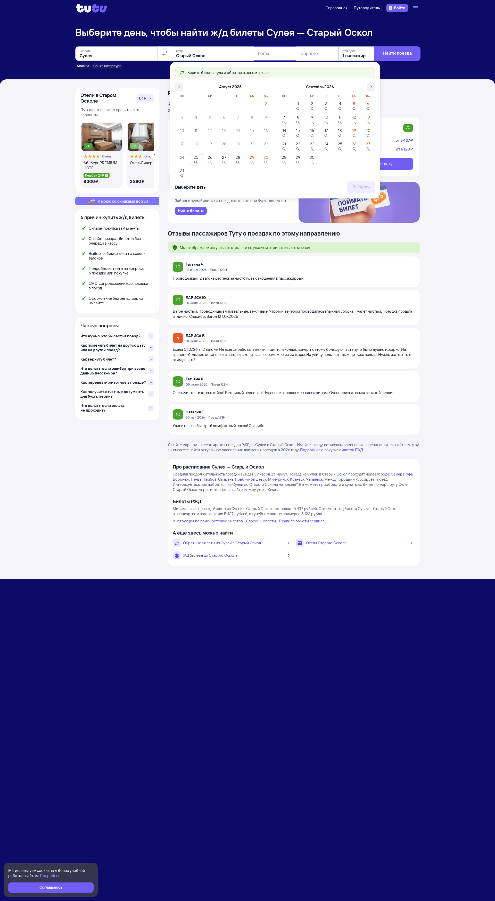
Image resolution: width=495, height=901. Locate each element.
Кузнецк (297, 479)
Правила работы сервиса (302, 521)
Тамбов (210, 479)
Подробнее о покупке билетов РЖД (331, 449)
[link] (191, 211)
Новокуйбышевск (251, 479)
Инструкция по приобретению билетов (208, 521)
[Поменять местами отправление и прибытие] (165, 53)
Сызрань (225, 479)
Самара (398, 474)
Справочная (337, 7)
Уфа (409, 474)
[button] (145, 98)
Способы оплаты (261, 521)
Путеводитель (367, 7)
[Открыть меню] (416, 8)
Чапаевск (314, 479)
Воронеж (181, 479)
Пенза (196, 479)
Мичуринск (278, 479)
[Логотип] (91, 8)
